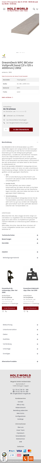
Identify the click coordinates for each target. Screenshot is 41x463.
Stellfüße (6, 339)
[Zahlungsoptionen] (20, 453)
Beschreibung (7, 142)
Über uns (20, 427)
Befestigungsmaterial (11, 258)
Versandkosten (20, 111)
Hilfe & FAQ (20, 405)
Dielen (5, 334)
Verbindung (7, 344)
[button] (17, 52)
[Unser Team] (25, 458)
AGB (20, 442)
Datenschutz (20, 439)
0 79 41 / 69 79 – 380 (21, 390)
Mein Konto (20, 413)
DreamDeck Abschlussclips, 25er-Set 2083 (9, 290)
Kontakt (20, 402)
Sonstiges (6, 353)
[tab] (20, 142)
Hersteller (5, 243)
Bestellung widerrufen (20, 410)
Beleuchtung (7, 325)
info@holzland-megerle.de (22, 394)
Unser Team (20, 430)
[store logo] (17, 10)
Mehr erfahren (6, 97)
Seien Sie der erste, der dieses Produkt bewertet (14, 76)
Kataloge (20, 419)
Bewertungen (6, 239)
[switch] (4, 460)
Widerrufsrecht (21, 408)
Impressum (20, 433)
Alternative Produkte (9, 361)
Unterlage (6, 349)
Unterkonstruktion (10, 329)
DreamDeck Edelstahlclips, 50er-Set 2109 (31, 289)
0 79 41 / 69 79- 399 (21, 392)
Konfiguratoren (21, 416)
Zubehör (5, 252)
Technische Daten (8, 235)
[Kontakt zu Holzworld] (31, 458)
